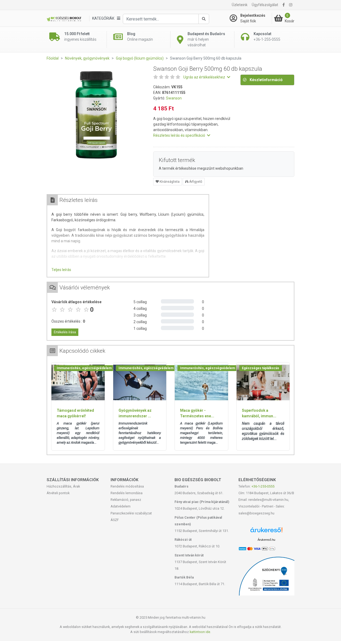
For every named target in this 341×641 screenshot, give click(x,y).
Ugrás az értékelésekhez (204, 77)
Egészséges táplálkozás (260, 368)
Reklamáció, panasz (126, 500)
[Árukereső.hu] (266, 531)
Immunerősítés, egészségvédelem (84, 368)
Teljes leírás (61, 270)
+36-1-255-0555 (262, 486)
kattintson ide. (200, 632)
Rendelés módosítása (127, 486)
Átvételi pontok (58, 493)
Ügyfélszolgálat (265, 5)
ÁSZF (115, 520)
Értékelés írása (65, 332)
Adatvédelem (121, 506)
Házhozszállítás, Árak (63, 486)
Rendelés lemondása (127, 493)
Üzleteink (239, 5)
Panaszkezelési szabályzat (131, 513)
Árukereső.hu (266, 539)
